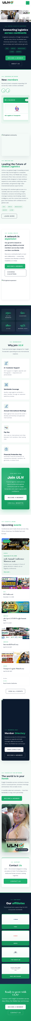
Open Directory (14, 749)
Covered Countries (11, 273)
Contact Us (15, 881)
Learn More (9, 216)
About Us (15, 64)
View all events (15, 691)
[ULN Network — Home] (7, 3)
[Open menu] (27, 3)
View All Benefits (15, 503)
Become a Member (15, 58)
